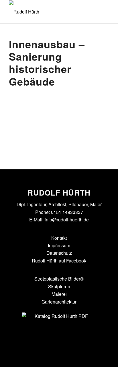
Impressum (59, 245)
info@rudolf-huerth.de (67, 219)
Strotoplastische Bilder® (59, 278)
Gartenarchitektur (59, 301)
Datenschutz (59, 253)
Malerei (59, 294)
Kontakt (59, 238)
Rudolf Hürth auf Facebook (59, 260)
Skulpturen (59, 286)
